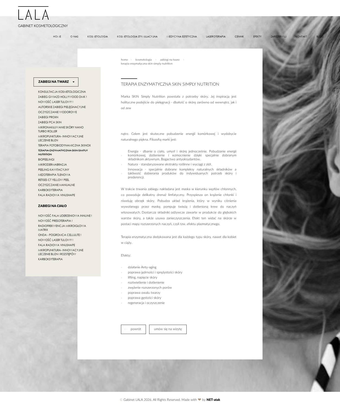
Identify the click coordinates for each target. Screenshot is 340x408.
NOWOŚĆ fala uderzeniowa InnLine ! (65, 215)
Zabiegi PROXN (48, 117)
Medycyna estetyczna (182, 36)
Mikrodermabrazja (52, 164)
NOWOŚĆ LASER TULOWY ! (55, 102)
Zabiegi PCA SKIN (50, 122)
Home (57, 36)
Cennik (239, 36)
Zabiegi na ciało (52, 206)
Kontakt (301, 36)
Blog (320, 36)
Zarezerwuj (278, 36)
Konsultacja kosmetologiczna (62, 91)
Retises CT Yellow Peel (53, 180)
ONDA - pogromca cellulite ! (59, 235)
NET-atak (213, 400)
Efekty (257, 36)
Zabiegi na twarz (53, 81)
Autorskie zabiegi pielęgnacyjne (62, 107)
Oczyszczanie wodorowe (57, 112)
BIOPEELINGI (46, 159)
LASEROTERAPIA (216, 36)
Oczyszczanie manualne (56, 185)
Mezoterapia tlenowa (54, 174)
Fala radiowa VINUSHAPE (56, 195)
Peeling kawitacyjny (53, 169)
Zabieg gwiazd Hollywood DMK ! (62, 97)
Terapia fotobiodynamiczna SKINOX (64, 145)
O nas (74, 36)
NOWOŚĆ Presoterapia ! (55, 221)
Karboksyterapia (50, 190)
